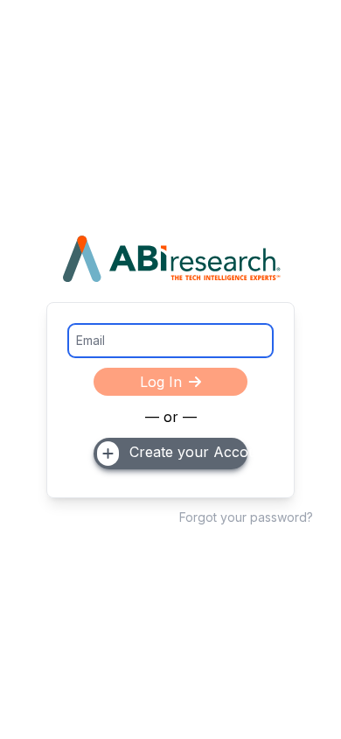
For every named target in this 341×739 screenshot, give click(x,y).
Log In (161, 382)
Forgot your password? (246, 517)
